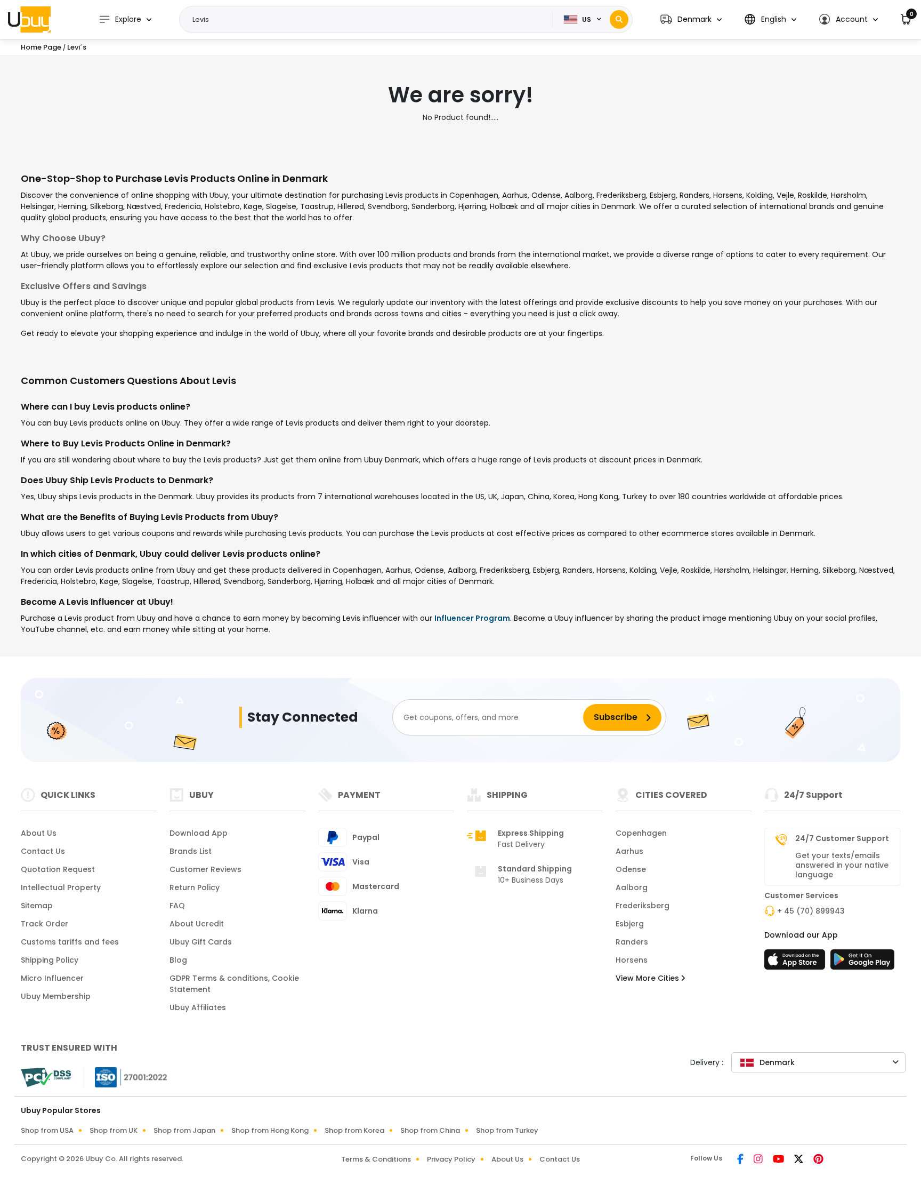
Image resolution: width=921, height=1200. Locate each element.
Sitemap (37, 905)
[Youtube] (779, 1160)
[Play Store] (862, 962)
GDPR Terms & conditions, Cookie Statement (234, 984)
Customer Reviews (205, 869)
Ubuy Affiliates (197, 1007)
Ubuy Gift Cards (200, 942)
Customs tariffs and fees (70, 942)
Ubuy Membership (56, 996)
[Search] (619, 19)
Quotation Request (58, 869)
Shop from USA (47, 1130)
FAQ (177, 905)
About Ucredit (196, 923)
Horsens (632, 960)
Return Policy (194, 887)
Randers (632, 942)
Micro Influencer (52, 978)
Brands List (190, 851)
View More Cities (648, 978)
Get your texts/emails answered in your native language (841, 865)
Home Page (41, 47)
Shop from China (430, 1130)
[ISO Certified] (126, 1076)
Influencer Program (472, 618)
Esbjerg (630, 923)
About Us (38, 833)
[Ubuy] (29, 19)
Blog (178, 960)
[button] (691, 19)
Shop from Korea (354, 1130)
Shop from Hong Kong (270, 1130)
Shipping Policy (49, 960)
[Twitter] (799, 1160)
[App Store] (796, 962)
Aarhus (629, 851)
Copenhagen (641, 833)
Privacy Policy (451, 1159)
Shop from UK (114, 1130)
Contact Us (43, 851)
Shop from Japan (184, 1130)
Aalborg (632, 887)
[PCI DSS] (46, 1077)
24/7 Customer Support (842, 838)
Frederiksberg (642, 905)
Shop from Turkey (507, 1130)
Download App (198, 833)
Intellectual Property (61, 887)
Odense (631, 869)
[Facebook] (741, 1160)
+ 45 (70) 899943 (811, 911)
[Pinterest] (818, 1160)
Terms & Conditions (376, 1159)
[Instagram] (759, 1160)
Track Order (44, 923)
